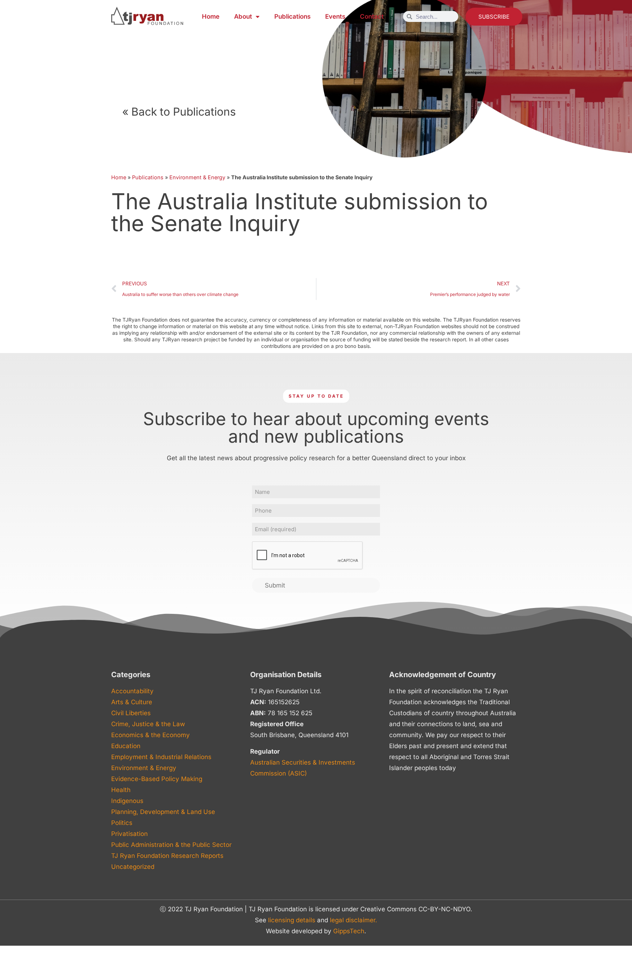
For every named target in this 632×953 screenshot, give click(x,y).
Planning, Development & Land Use (163, 811)
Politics (121, 822)
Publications (292, 16)
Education (125, 746)
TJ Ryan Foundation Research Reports (167, 855)
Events (335, 16)
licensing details (291, 920)
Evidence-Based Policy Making (156, 779)
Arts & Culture (131, 702)
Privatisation (129, 833)
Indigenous (127, 800)
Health (121, 789)
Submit (275, 585)
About (243, 16)
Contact (372, 16)
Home (210, 16)
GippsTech (348, 931)
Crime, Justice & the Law (148, 724)
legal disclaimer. (353, 920)
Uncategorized (132, 866)
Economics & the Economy (150, 735)
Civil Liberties (131, 713)
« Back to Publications (179, 111)
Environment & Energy (197, 177)
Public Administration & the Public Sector (171, 844)
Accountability (132, 691)
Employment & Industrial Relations (161, 757)
